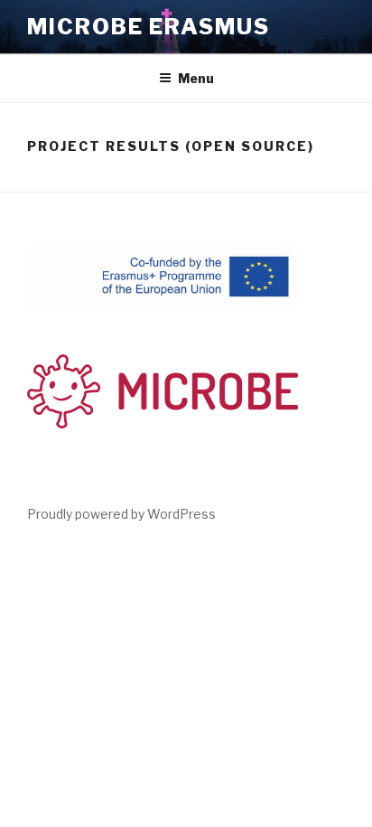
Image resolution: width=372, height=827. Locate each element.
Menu (196, 78)
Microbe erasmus (148, 27)
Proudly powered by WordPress (121, 514)
